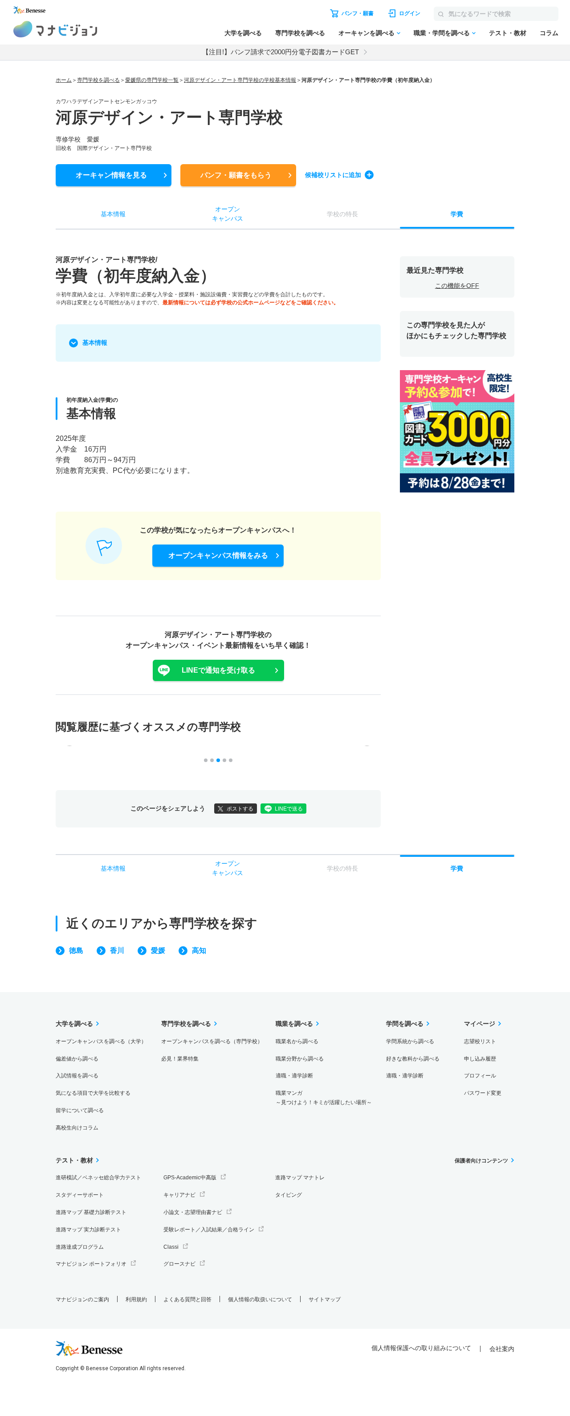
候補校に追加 (333, 174)
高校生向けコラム (77, 1128)
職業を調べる (294, 1023)
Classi (171, 1247)
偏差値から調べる (77, 1059)
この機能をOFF (457, 285)
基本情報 (94, 342)
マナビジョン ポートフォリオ (91, 1264)
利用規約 (136, 1299)
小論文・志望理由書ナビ (192, 1212)
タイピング (288, 1195)
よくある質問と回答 (187, 1299)
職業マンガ (324, 1097)
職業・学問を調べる (442, 32)
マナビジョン (55, 29)
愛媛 (158, 950)
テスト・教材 (507, 32)
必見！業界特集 (180, 1059)
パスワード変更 (482, 1093)
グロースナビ (179, 1264)
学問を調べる (404, 1023)
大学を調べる (243, 32)
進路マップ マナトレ (300, 1177)
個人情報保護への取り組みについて (421, 1347)
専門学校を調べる (300, 32)
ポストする (240, 809)
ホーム (64, 80)
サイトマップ (325, 1299)
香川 (117, 950)
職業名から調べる (297, 1041)
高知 (199, 950)
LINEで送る (289, 809)
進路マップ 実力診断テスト (88, 1229)
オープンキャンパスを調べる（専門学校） (212, 1041)
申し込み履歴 (480, 1059)
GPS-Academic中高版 (189, 1177)
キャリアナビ (179, 1195)
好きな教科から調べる (413, 1059)
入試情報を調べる (77, 1076)
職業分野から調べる (300, 1059)
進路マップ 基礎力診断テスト (91, 1212)
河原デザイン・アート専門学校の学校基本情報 (240, 80)
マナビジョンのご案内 (82, 1299)
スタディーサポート (80, 1195)
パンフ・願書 (236, 175)
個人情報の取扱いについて (260, 1299)
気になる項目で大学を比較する (93, 1093)
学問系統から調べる (410, 1041)
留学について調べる (80, 1110)
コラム (549, 32)
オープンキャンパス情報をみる (218, 555)
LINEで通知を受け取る (218, 670)
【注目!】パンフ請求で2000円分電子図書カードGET (280, 52)
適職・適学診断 (294, 1076)
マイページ (479, 1023)
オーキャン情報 (111, 175)
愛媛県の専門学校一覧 (152, 80)
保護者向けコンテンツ (481, 1161)
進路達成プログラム (80, 1247)
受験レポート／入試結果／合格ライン (208, 1229)
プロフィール (480, 1076)
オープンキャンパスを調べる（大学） (101, 1041)
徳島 (76, 950)
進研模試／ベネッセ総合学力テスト (98, 1177)
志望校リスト (480, 1041)
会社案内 (501, 1348)
